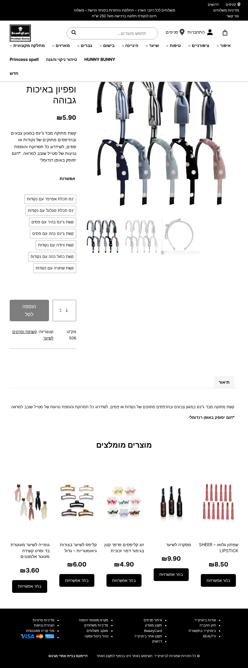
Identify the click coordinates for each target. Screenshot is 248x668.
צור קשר (233, 16)
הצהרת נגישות (44, 625)
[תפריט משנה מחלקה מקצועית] (11, 45)
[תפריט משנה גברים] (78, 45)
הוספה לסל (29, 310)
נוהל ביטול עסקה (96, 636)
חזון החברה (208, 625)
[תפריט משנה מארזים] (53, 45)
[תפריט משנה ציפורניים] (189, 45)
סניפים (231, 4)
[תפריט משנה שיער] (146, 45)
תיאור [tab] (224, 382)
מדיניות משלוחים (226, 10)
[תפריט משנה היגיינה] (123, 45)
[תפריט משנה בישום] (101, 45)
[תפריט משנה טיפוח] (167, 45)
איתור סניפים (153, 620)
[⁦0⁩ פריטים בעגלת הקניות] (225, 32)
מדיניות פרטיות (43, 620)
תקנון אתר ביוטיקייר (148, 636)
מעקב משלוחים (97, 631)
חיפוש (74, 32)
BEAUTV (209, 636)
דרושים (213, 4)
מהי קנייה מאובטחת (40, 631)
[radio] (50, 199)
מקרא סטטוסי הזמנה (93, 620)
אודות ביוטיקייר (205, 620)
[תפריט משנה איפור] (218, 45)
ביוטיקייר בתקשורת (202, 631)
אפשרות (67, 178)
